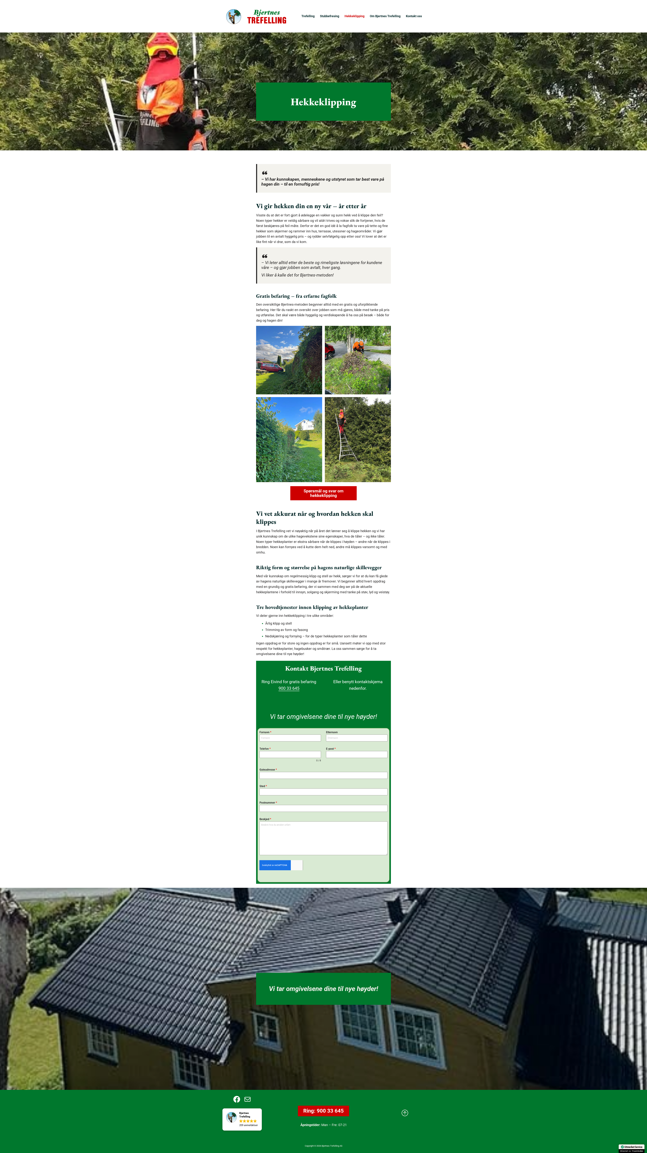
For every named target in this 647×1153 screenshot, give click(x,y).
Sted (263, 786)
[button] (242, 1119)
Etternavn (332, 732)
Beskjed (265, 819)
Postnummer (268, 802)
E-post (331, 748)
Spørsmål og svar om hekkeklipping (324, 493)
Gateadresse (268, 769)
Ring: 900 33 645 (323, 1111)
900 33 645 (289, 688)
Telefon (265, 748)
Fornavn (265, 732)
